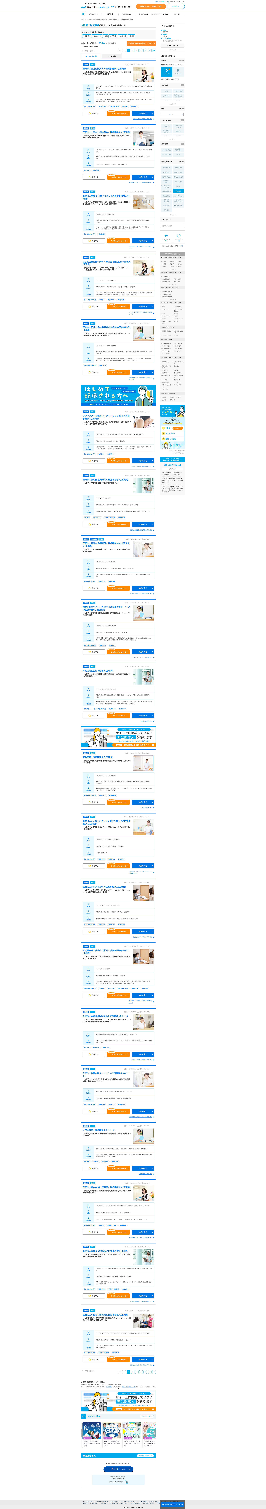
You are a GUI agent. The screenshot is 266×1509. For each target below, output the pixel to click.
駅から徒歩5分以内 (178, 126)
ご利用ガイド (93, 14)
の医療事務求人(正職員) (104, 68)
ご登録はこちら (177, 428)
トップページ (83, 14)
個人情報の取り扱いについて (130, 1501)
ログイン (175, 6)
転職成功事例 (127, 14)
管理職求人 (166, 126)
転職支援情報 (143, 14)
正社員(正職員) (166, 150)
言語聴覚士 (104, 1503)
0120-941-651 (121, 7)
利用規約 (144, 1501)
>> (154, 50)
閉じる (171, 215)
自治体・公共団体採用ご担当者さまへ (107, 1501)
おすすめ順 (92, 56)
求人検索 (110, 14)
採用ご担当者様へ (160, 1)
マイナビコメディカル (87, 19)
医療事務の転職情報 (101, 19)
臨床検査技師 (114, 1503)
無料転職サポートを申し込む (150, 6)
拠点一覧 (176, 14)
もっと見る (171, 104)
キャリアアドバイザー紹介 (160, 14)
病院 (166, 91)
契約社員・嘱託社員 (178, 149)
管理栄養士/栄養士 (148, 1503)
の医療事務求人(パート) (105, 1016)
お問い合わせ (153, 1501)
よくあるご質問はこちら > (179, 453)
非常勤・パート (166, 154)
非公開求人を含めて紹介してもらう (140, 43)
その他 (178, 154)
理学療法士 (86, 1503)
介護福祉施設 (178, 91)
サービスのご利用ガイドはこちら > (176, 450)
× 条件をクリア (172, 49)
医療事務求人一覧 (114, 19)
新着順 (113, 56)
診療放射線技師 (135, 1503)
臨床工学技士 (125, 1503)
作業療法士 (95, 1503)
